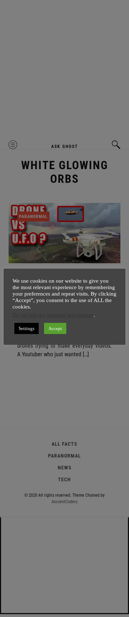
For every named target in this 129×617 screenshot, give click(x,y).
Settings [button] (26, 328)
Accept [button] (55, 328)
